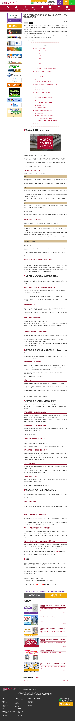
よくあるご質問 (4, 702)
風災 (38, 53)
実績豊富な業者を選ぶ (40, 113)
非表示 (47, 45)
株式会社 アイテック (11, 10)
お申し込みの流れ (5, 705)
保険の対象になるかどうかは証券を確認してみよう (45, 68)
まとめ (35, 123)
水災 (38, 56)
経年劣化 (39, 63)
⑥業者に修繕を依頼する (40, 107)
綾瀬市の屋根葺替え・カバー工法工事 (8, 711)
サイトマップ (20, 715)
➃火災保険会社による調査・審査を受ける (44, 102)
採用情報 (19, 709)
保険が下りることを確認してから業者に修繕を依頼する (46, 74)
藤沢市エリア (17, 706)
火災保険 (3, 706)
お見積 (59, 3)
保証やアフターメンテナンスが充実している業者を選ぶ (46, 121)
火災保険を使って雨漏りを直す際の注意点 (42, 71)
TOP (3, 698)
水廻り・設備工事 (5, 715)
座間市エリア (17, 703)
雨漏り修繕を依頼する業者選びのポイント (42, 110)
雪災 (38, 58)
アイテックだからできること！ (7, 699)
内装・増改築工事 (5, 712)
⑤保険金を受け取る (39, 105)
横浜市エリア (17, 701)
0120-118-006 (40, 2)
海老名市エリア (17, 702)
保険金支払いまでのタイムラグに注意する (44, 81)
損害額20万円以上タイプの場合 (42, 87)
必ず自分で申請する (39, 76)
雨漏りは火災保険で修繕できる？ (40, 48)
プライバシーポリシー (21, 714)
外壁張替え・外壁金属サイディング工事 (8, 709)
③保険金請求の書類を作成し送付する (43, 100)
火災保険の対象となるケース (41, 51)
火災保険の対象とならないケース (42, 61)
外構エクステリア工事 (6, 714)
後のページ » (65, 680)
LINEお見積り (72, 3)
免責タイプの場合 (39, 89)
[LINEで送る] (26, 23)
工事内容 (16, 698)
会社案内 (19, 708)
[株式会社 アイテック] (7, 4)
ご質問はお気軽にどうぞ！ (56, 595)
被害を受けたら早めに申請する (41, 79)
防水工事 (58, 551)
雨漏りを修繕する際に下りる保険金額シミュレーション (45, 84)
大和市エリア (30, 704)
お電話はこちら (34, 595)
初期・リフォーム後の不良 (42, 66)
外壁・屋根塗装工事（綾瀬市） (20, 699)
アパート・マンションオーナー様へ (8, 716)
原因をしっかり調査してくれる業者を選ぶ (44, 115)
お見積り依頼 (20, 711)
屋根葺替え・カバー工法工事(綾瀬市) (34, 698)
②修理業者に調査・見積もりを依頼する (43, 97)
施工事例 (3, 701)
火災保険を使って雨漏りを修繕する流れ (42, 92)
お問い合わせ (65, 3)
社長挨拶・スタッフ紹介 (6, 704)
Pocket (38, 23)
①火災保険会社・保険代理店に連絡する (43, 95)
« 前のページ (25, 680)
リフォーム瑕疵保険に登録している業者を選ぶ (44, 118)
